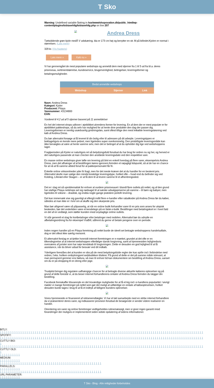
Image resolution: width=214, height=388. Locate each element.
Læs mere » (57, 57)
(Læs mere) (63, 43)
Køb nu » (81, 57)
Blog (95, 383)
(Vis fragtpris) (59, 49)
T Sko (107, 6)
